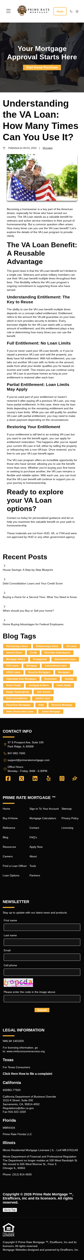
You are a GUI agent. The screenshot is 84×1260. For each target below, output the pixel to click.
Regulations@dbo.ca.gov (18, 1108)
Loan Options (11, 875)
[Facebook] (8, 779)
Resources (9, 846)
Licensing (67, 827)
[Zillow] (75, 779)
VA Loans (48, 148)
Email (7, 950)
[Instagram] (62, 779)
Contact (34, 827)
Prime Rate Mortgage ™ (52, 1194)
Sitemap (67, 808)
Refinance (9, 827)
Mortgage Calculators (42, 818)
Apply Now (36, 846)
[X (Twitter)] (21, 779)
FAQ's (33, 837)
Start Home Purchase (42, 67)
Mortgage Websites (15, 1249)
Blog (5, 837)
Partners (34, 875)
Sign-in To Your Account (44, 808)
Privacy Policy (70, 818)
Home (6, 808)
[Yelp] (48, 779)
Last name (10, 935)
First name (10, 920)
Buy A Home (10, 818)
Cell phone (10, 965)
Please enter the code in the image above (29, 991)
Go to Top (9, 1209)
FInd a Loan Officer (15, 865)
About (33, 856)
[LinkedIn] (35, 779)
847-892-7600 (16, 753)
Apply (59, 11)
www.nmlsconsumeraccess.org (26, 1051)
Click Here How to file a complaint (27, 1073)
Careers (8, 856)
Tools (32, 865)
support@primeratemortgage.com (29, 760)
